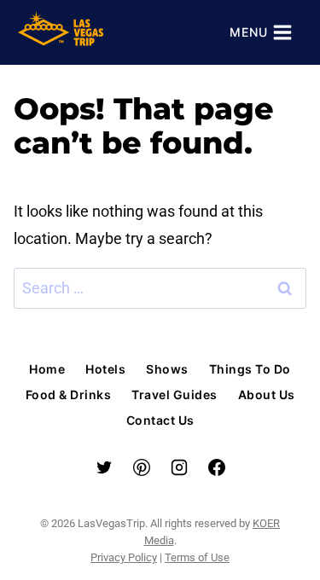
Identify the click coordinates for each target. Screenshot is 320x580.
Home (47, 369)
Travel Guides (174, 394)
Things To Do (250, 369)
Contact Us (160, 420)
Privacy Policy (123, 557)
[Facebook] (217, 467)
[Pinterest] (142, 467)
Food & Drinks (69, 394)
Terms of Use (197, 557)
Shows (167, 369)
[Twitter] (104, 467)
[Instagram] (179, 467)
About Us (266, 394)
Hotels (105, 369)
